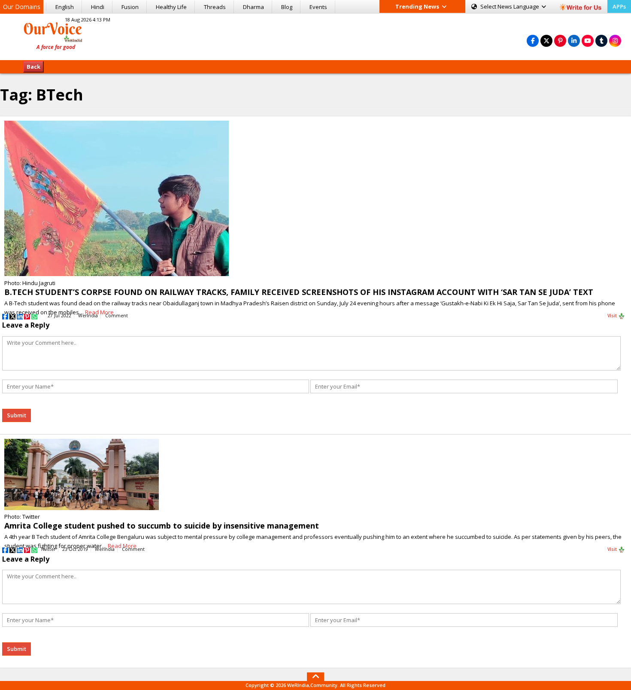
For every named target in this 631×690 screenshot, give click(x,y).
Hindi (97, 7)
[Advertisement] (315, 35)
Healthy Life (171, 7)
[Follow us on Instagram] (615, 40)
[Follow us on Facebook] (533, 40)
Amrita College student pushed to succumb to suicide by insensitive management (161, 525)
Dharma (253, 7)
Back (33, 66)
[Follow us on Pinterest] (560, 40)
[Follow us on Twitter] (546, 40)
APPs (619, 6)
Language (510, 6)
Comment (116, 316)
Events (318, 7)
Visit (612, 316)
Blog (286, 7)
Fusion (130, 7)
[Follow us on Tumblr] (601, 40)
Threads (215, 7)
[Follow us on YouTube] (588, 40)
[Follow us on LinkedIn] (574, 40)
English (64, 7)
